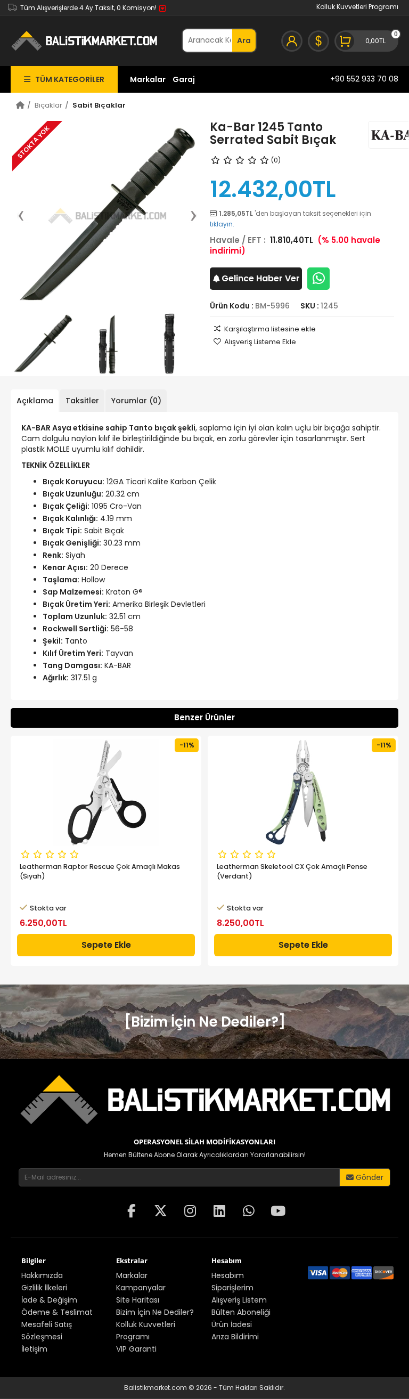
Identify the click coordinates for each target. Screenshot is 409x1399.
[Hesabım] (292, 41)
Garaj (184, 79)
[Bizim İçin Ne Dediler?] (204, 1021)
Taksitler (82, 400)
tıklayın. (222, 224)
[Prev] (26, 215)
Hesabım (227, 1275)
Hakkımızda (42, 1275)
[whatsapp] (249, 1212)
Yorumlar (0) (136, 400)
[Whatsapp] (318, 278)
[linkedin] (219, 1212)
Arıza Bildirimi (235, 1336)
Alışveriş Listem (239, 1300)
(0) (276, 160)
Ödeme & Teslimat (57, 1312)
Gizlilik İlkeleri (44, 1287)
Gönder (368, 1177)
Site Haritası (137, 1300)
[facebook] (131, 1212)
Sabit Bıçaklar (99, 105)
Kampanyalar (141, 1287)
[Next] (188, 215)
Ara (244, 40)
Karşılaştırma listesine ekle (270, 329)
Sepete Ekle (106, 945)
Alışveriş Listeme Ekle (260, 342)
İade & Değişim (49, 1300)
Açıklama (35, 400)
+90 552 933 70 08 (364, 79)
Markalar (148, 79)
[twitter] (160, 1212)
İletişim (34, 1349)
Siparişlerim (232, 1287)
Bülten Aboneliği (241, 1312)
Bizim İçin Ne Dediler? (155, 1312)
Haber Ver (261, 278)
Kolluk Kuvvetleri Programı (357, 6)
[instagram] (190, 1212)
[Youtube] (278, 1212)
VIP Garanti (136, 1349)
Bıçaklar (48, 105)
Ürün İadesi (231, 1324)
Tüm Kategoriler (67, 79)
